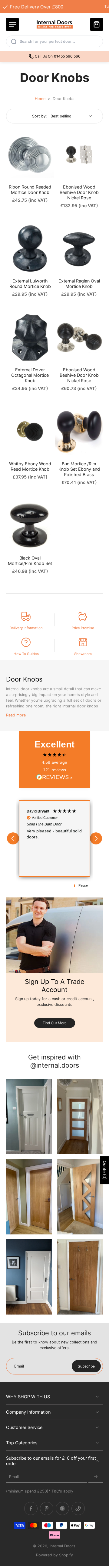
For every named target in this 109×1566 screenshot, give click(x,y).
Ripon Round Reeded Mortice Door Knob (30, 189)
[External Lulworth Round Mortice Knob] (30, 248)
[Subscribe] (95, 1476)
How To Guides (26, 654)
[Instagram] (62, 1508)
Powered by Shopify (54, 1555)
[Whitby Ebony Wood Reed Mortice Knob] (30, 431)
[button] (13, 838)
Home (40, 98)
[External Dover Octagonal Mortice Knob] (30, 337)
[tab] (10, 174)
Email (14, 1476)
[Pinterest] (46, 1508)
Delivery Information (26, 628)
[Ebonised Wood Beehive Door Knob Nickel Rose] (79, 154)
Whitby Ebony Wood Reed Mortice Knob (30, 466)
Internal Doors (62, 1546)
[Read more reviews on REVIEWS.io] (54, 777)
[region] (54, 838)
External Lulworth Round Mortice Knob (30, 283)
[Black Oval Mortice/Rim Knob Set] (30, 525)
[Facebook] (31, 1508)
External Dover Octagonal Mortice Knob (30, 375)
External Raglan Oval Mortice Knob (79, 283)
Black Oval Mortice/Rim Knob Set (30, 560)
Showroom (83, 654)
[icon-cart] (96, 24)
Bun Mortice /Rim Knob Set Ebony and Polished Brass (79, 469)
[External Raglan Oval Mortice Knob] (79, 248)
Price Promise (83, 628)
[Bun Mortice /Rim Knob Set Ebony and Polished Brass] (79, 431)
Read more (16, 715)
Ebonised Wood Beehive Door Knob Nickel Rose (79, 192)
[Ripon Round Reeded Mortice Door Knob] (30, 154)
